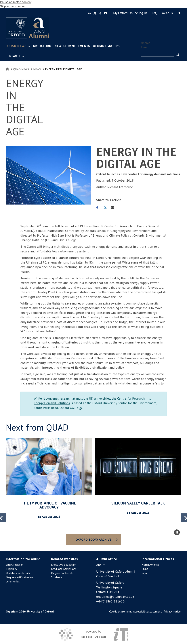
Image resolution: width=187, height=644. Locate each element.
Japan (145, 573)
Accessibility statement (147, 611)
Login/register (14, 564)
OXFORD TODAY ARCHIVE (93, 539)
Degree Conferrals (62, 573)
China (145, 569)
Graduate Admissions (64, 569)
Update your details (18, 573)
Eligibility (11, 569)
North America (150, 564)
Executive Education (63, 564)
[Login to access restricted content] (179, 12)
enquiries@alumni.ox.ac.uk (115, 596)
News (37, 69)
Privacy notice (172, 611)
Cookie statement (120, 611)
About (100, 565)
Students (56, 577)
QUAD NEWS (21, 69)
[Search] (177, 52)
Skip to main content (13, 6)
